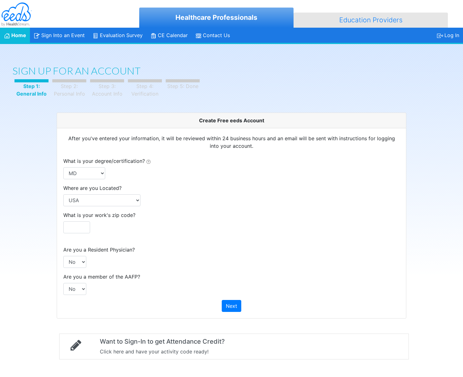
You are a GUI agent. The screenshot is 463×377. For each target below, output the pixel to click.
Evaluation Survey (121, 35)
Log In (451, 35)
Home (18, 35)
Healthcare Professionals (216, 17)
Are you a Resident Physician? (99, 250)
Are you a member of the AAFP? (101, 277)
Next (231, 306)
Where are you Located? (92, 188)
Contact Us (216, 35)
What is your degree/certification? (104, 161)
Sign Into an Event (63, 35)
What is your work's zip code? (99, 215)
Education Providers (371, 20)
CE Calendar (173, 35)
